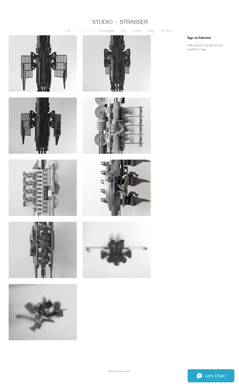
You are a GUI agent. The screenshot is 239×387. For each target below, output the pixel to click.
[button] (43, 63)
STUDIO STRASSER (120, 21)
